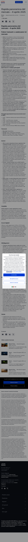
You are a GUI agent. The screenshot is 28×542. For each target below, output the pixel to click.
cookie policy (14, 271)
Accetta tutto (14, 275)
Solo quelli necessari (14, 279)
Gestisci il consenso (14, 283)
